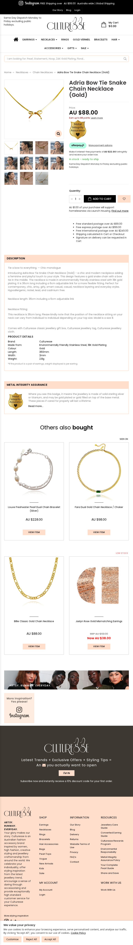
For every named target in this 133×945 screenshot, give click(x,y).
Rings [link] (42, 834)
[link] (29, 3)
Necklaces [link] (45, 829)
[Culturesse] (66, 24)
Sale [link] (41, 873)
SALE (84, 48)
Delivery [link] (74, 834)
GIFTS (71, 48)
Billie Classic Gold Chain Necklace (34, 621)
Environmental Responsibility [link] (109, 850)
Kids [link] (41, 868)
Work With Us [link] (108, 889)
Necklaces (48, 39)
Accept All (50, 939)
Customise (12, 939)
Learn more (97, 117)
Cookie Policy (78, 932)
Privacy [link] (74, 852)
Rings (65, 39)
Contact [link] (74, 862)
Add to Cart (102, 199)
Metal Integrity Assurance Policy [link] (110, 858)
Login (77, 10)
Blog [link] (72, 829)
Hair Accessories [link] (48, 844)
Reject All (31, 939)
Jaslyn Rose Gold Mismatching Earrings (99, 621)
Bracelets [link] (44, 839)
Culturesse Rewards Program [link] (112, 842)
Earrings (29, 39)
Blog (68, 10)
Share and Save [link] (110, 873)
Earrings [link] (43, 824)
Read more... (35, 406)
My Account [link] (45, 889)
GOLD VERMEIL (81, 39)
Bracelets (100, 39)
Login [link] (42, 894)
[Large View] (11, 148)
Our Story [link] (75, 824)
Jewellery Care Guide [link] (109, 826)
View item (34, 532)
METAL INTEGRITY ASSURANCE (27, 385)
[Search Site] (125, 59)
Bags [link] (42, 849)
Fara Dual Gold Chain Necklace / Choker (99, 507)
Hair (115, 39)
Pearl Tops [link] (45, 854)
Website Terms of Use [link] (80, 845)
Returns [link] (74, 839)
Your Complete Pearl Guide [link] (109, 866)
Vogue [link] (43, 858)
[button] (124, 199)
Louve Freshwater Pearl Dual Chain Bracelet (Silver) (34, 509)
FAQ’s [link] (73, 857)
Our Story (57, 10)
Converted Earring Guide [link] (111, 834)
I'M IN (66, 773)
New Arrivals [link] (46, 863)
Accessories (52, 48)
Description (16, 258)
